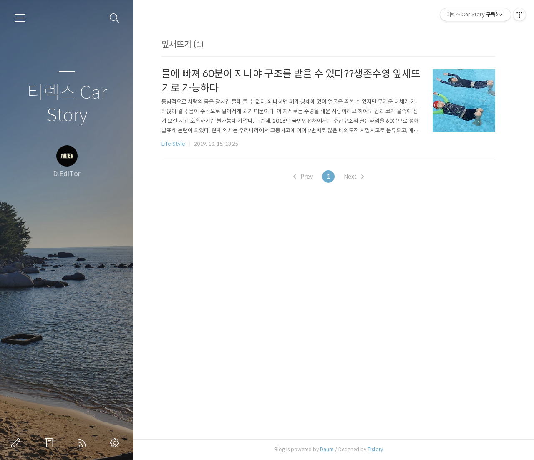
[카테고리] (20, 18)
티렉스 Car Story (67, 104)
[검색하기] (114, 18)
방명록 (50, 443)
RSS (83, 443)
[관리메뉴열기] (519, 14)
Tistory (375, 449)
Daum (327, 449)
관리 (116, 443)
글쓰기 (18, 443)
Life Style (173, 143)
